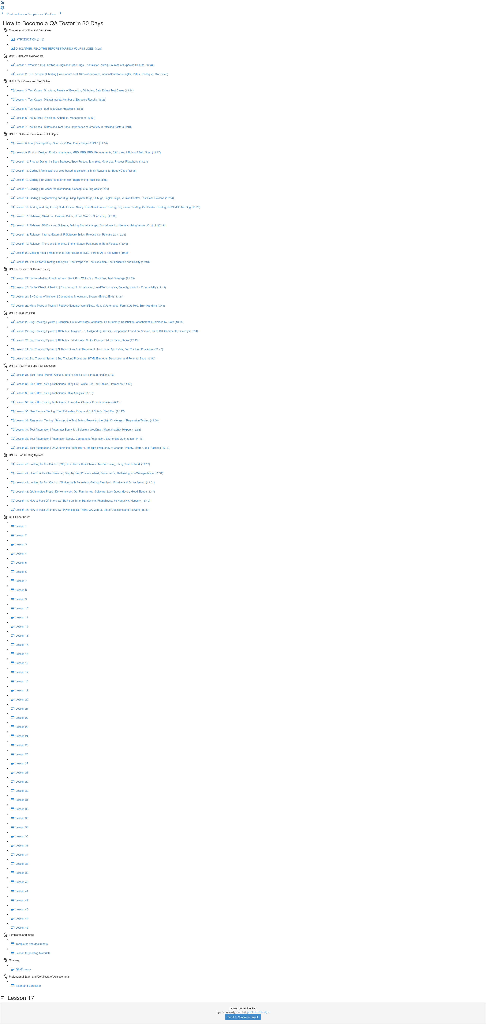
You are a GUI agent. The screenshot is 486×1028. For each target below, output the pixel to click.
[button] (2, 3)
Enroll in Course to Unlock (243, 1017)
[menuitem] (2, 9)
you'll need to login (258, 1012)
